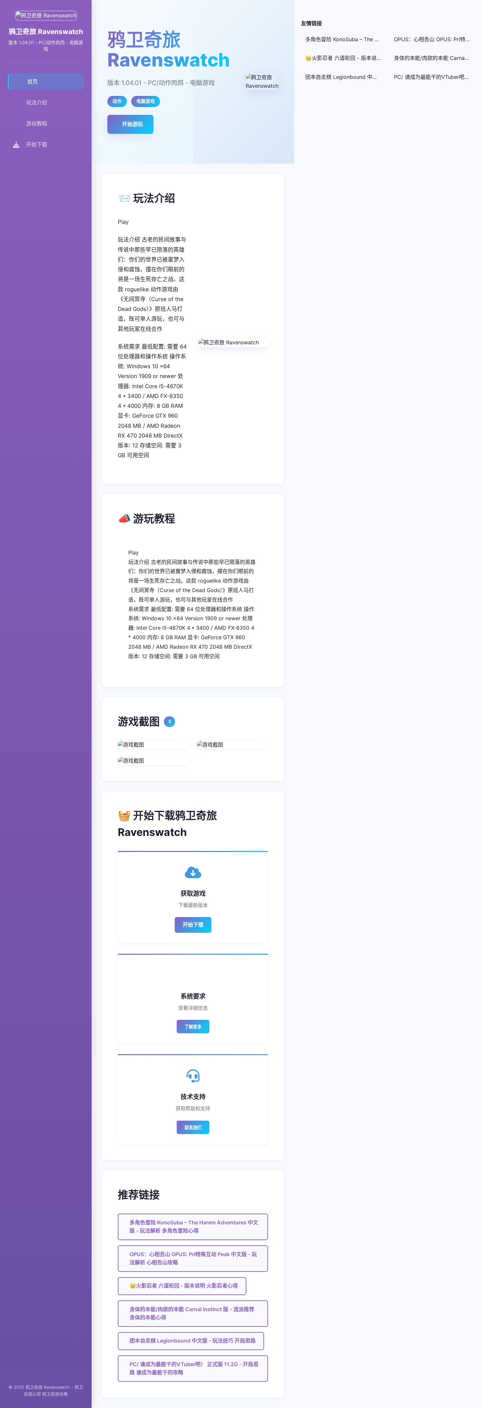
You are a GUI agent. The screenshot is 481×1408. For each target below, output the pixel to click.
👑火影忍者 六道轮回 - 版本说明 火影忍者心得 (184, 1285)
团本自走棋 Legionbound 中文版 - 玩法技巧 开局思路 (193, 1340)
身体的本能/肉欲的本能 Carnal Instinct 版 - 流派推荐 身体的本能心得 (192, 1313)
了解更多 (193, 1026)
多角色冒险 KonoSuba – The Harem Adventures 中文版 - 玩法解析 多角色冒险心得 (194, 1226)
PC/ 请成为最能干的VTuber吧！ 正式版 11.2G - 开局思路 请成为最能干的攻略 (194, 1368)
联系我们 (193, 1127)
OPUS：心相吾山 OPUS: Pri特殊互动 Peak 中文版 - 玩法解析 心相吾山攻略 (193, 1258)
